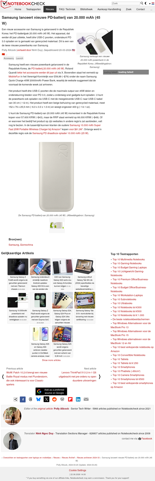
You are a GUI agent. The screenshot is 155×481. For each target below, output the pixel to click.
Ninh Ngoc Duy (44, 433)
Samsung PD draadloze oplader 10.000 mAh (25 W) (60, 133)
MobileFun (14, 76)
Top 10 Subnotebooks (124, 299)
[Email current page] (86, 399)
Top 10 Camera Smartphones (128, 375)
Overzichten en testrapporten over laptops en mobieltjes (27, 457)
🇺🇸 (73, 50)
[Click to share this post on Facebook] (23, 399)
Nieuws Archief (68, 457)
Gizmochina (26, 244)
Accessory (9, 58)
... (151, 9)
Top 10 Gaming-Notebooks (127, 263)
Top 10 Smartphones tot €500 (127, 379)
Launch (19, 58)
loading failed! (110, 72)
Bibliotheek (86, 9)
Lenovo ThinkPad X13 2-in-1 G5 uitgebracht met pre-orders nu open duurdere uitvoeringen (77, 376)
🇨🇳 (3, 54)
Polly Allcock (61, 408)
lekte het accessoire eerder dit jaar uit (37, 72)
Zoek (128, 9)
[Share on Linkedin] (78, 399)
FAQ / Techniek (67, 9)
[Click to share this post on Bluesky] (38, 399)
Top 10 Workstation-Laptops (128, 295)
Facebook (146, 438)
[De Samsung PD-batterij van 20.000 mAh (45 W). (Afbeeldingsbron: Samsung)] (56, 177)
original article (45, 408)
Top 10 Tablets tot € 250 (125, 363)
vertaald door (24, 50)
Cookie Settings (77, 470)
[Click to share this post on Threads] (30, 399)
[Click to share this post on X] (46, 399)
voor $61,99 (75, 129)
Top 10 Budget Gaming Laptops (129, 267)
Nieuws (50, 9)
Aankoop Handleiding (109, 9)
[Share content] (16, 399)
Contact (140, 9)
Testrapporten (33, 9)
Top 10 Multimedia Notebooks (129, 259)
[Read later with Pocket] (62, 399)
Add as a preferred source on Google (54, 391)
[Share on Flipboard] (70, 399)
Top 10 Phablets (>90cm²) (126, 371)
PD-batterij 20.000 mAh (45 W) (47, 68)
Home (18, 9)
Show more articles (51, 360)
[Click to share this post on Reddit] (54, 399)
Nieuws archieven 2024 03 (88, 457)
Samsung (14, 244)
